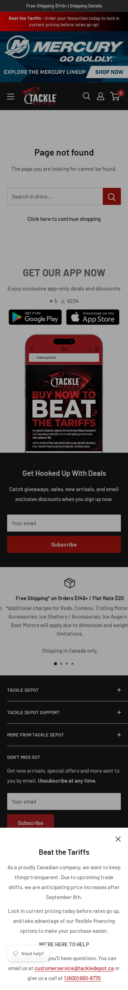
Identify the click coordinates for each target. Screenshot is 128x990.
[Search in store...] (112, 196)
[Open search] (87, 96)
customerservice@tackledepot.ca (74, 968)
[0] (115, 96)
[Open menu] (10, 96)
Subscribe (64, 544)
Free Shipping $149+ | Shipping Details (64, 6)
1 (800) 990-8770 (82, 978)
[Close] (118, 838)
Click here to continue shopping (64, 219)
